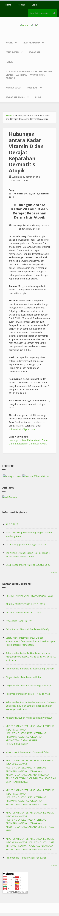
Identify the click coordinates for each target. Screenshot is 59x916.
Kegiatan (34, 52)
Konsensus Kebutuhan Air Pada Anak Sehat (28, 752)
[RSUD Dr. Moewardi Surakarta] (33, 25)
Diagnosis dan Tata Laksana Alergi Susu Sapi (28, 685)
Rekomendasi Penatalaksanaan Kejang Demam (30, 668)
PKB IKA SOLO (13, 87)
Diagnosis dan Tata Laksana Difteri (24, 677)
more (54, 572)
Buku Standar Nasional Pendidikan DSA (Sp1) (28, 629)
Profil (9, 42)
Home (8, 4)
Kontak (21, 4)
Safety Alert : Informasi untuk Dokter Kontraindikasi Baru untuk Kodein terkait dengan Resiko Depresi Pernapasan (30, 641)
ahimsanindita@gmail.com (22, 429)
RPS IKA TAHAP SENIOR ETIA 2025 (23, 612)
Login (34, 4)
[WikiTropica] (29, 497)
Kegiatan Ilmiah (15, 97)
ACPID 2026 (12, 524)
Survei (38, 97)
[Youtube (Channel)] (35, 476)
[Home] (25, 25)
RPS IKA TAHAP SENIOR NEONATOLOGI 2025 (29, 595)
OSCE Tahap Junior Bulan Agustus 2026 (26, 544)
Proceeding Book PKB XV (18, 620)
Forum (9, 61)
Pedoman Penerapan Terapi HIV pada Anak (28, 693)
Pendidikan (12, 52)
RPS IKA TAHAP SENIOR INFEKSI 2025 (25, 604)
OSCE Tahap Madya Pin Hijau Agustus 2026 (28, 564)
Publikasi (32, 87)
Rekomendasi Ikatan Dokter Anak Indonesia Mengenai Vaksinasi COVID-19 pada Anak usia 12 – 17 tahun (31, 657)
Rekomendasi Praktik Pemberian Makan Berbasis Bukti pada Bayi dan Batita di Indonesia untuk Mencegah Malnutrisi (31, 706)
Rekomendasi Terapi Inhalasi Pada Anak (26, 857)
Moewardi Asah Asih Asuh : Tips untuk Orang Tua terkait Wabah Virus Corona (29, 75)
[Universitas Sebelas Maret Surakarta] (37, 25)
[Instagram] (12, 476)
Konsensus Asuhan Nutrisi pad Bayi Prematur (29, 717)
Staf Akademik (31, 42)
